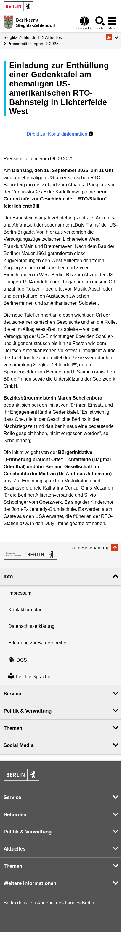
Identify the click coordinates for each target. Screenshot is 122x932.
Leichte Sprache (33, 676)
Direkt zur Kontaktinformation (58, 134)
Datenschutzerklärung (31, 626)
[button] (112, 37)
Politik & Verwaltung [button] (28, 711)
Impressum (19, 593)
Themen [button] (13, 728)
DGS (22, 659)
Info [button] (8, 576)
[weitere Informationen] (8, 22)
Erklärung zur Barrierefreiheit (38, 642)
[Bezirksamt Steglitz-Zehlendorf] (30, 554)
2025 (54, 43)
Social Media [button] (18, 745)
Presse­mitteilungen (25, 43)
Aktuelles (53, 37)
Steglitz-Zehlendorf (21, 37)
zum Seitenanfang (90, 547)
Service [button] (12, 694)
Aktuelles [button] (14, 849)
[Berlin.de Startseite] (18, 6)
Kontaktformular (24, 609)
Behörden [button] (15, 814)
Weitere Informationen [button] (30, 883)
